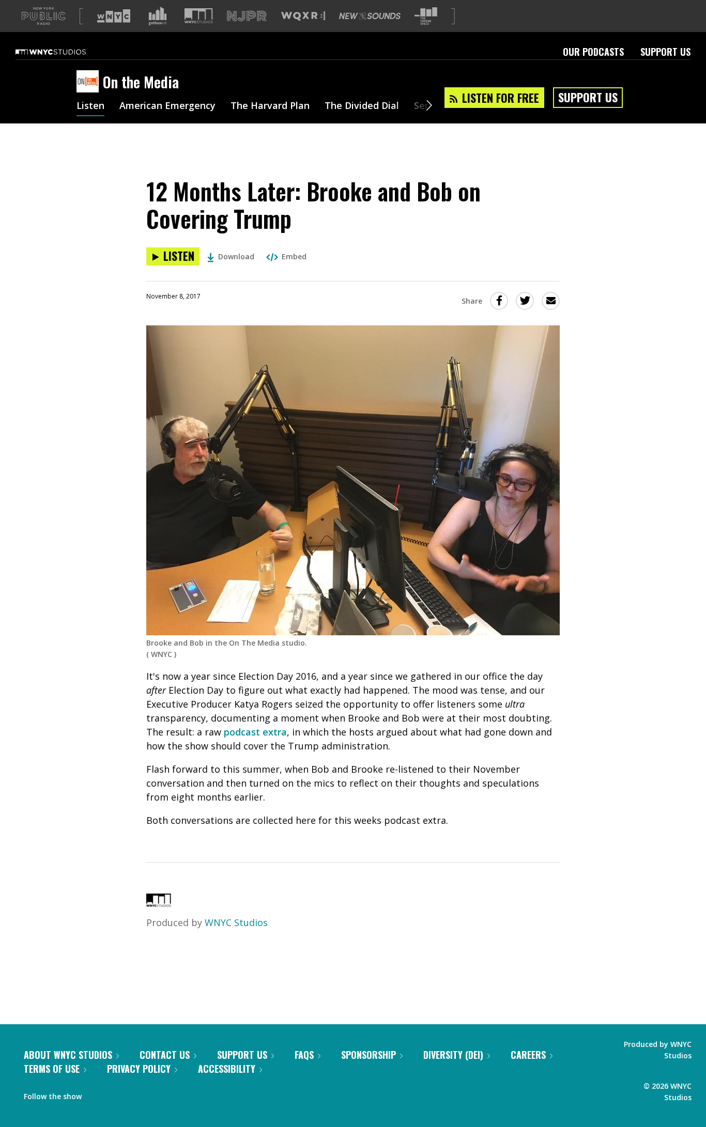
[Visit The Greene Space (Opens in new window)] (426, 16)
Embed (294, 256)
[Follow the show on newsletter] (136, 1094)
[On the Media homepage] (89, 82)
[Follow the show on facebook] (96, 1094)
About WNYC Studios (68, 1054)
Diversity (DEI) (453, 1054)
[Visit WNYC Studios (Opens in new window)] (199, 15)
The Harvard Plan (270, 106)
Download (236, 256)
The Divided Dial (362, 106)
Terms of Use (52, 1068)
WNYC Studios (236, 922)
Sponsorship (368, 1054)
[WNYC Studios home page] (64, 51)
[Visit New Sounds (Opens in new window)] (370, 16)
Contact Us (165, 1054)
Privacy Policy (139, 1068)
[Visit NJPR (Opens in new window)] (247, 16)
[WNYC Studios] (158, 903)
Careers (528, 1054)
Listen (90, 106)
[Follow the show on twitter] (116, 1094)
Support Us (665, 51)
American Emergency (167, 106)
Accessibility (226, 1068)
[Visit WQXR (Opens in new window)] (303, 16)
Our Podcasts (593, 51)
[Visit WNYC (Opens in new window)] (113, 16)
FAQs (304, 1054)
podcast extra (255, 732)
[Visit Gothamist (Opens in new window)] (158, 16)
